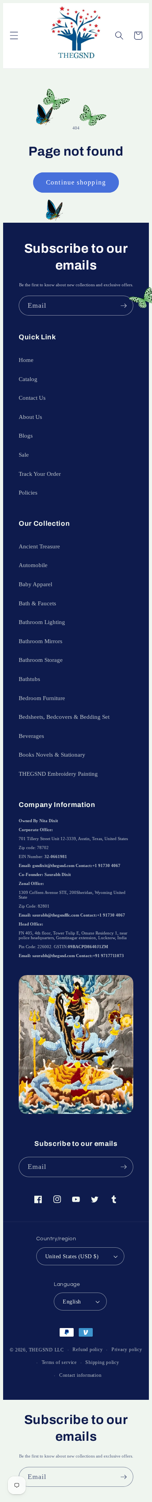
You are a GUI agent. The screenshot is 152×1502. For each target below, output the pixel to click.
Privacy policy (126, 1349)
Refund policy (87, 1349)
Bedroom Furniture (42, 698)
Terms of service (59, 1362)
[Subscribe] (123, 306)
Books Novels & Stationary (52, 754)
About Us (30, 416)
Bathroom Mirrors (40, 641)
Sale (24, 454)
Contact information (80, 1375)
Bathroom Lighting (42, 622)
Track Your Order (40, 473)
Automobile (33, 565)
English (72, 1301)
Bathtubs (29, 679)
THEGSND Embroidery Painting (58, 773)
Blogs (26, 435)
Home (26, 359)
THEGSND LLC (46, 1350)
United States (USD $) (72, 1256)
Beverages (31, 735)
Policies (28, 492)
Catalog (28, 379)
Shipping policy (102, 1362)
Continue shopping (76, 182)
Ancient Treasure (39, 546)
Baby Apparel (35, 584)
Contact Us (32, 397)
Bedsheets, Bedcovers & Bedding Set (64, 716)
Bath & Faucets (37, 603)
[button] (13, 35)
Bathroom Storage (41, 659)
